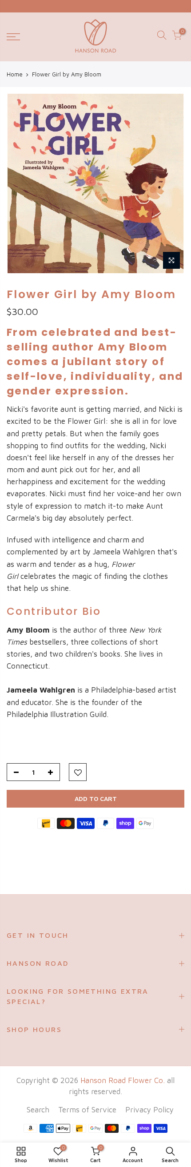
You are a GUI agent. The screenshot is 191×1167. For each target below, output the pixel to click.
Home (15, 74)
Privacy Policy (149, 1109)
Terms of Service (87, 1109)
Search (38, 1109)
